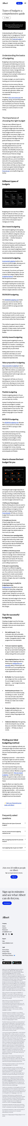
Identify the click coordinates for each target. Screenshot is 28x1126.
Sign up (19, 3)
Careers (4, 928)
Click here (14, 1093)
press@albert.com (7, 931)
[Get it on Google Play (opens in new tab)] (17, 962)
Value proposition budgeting (10, 366)
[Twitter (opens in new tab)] (9, 934)
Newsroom (5, 929)
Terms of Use (5, 949)
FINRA (9, 1080)
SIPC (12, 1080)
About (4, 926)
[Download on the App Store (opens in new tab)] (6, 962)
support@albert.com (7, 943)
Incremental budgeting (8, 261)
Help (3, 941)
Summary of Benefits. (16, 1102)
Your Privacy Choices (7, 955)
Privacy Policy (5, 951)
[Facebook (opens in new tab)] (3, 934)
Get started (7, 903)
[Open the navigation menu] (25, 3)
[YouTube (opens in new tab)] (12, 934)
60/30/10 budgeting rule (11, 422)
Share (7, 17)
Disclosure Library (6, 953)
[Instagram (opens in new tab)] (6, 934)
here (16, 1085)
